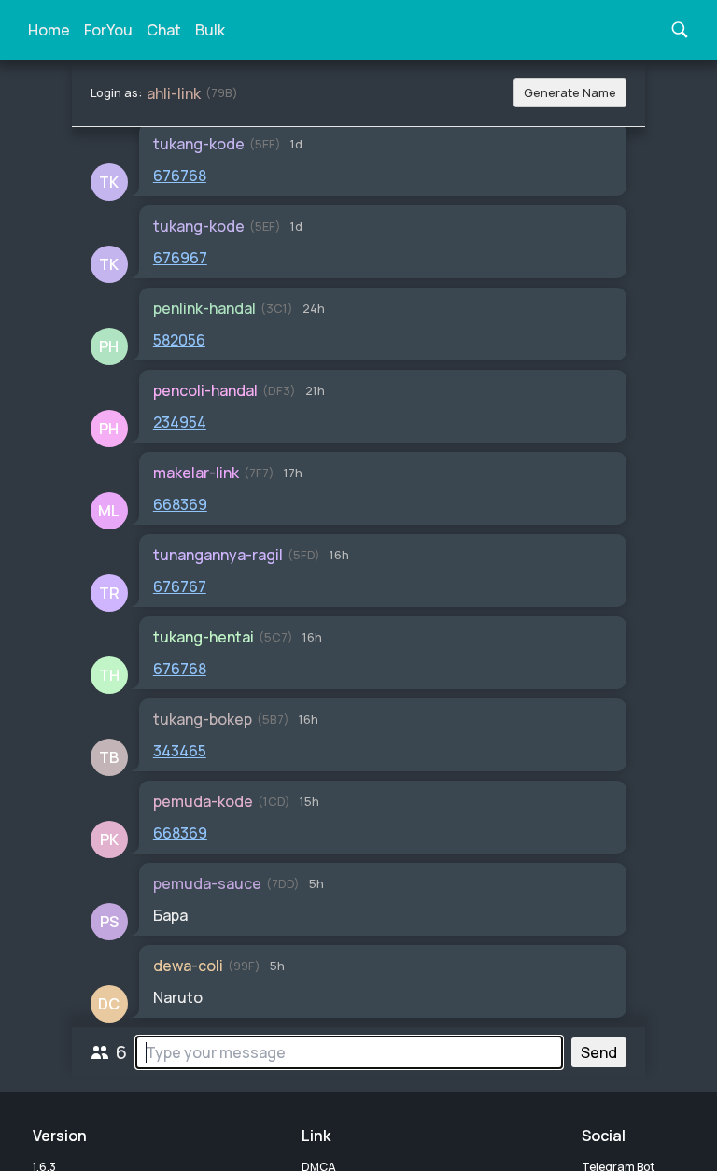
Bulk (210, 30)
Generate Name (570, 92)
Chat (164, 30)
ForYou (108, 30)
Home (49, 30)
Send (599, 1052)
